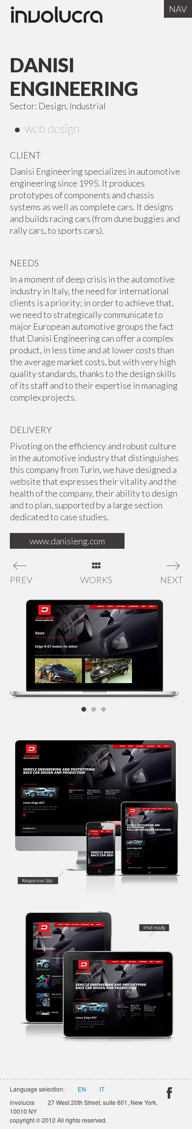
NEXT (171, 579)
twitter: (169, 1094)
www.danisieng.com (67, 540)
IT (101, 1089)
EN (82, 1089)
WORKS (96, 579)
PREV (21, 579)
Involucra (66, 17)
